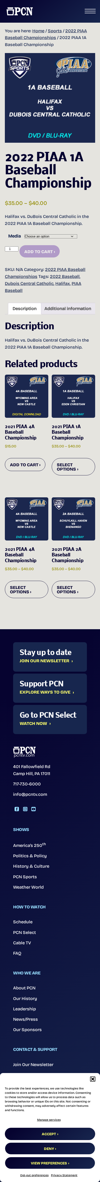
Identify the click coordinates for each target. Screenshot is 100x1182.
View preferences (49, 1163)
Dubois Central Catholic (29, 283)
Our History (25, 998)
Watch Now (33, 723)
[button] (92, 1079)
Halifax (62, 283)
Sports (55, 31)
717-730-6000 (27, 784)
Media (14, 236)
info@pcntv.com (30, 794)
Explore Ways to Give (45, 692)
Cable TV (22, 943)
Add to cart (38, 251)
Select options (66, 467)
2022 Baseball (65, 276)
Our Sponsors (27, 1029)
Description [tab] (25, 308)
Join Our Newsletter (44, 661)
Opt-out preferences (34, 1175)
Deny (49, 1149)
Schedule (23, 922)
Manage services (49, 1119)
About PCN (24, 988)
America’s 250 (29, 845)
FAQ (17, 953)
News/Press (25, 1019)
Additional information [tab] (67, 308)
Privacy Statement (64, 1175)
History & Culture (31, 866)
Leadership (24, 1009)
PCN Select (24, 932)
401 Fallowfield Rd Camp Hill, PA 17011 (31, 770)
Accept (49, 1134)
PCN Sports (25, 876)
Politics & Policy (30, 855)
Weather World (28, 887)
